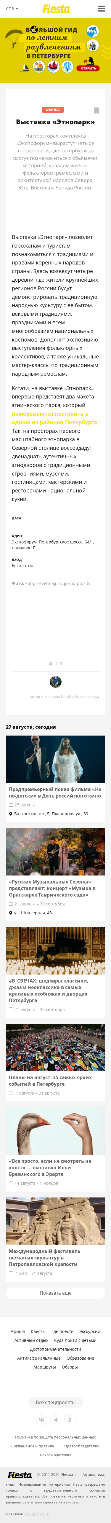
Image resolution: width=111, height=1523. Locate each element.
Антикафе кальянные (39, 1358)
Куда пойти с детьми (75, 1340)
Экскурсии (89, 1331)
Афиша (53, 109)
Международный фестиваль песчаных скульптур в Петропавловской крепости (45, 1257)
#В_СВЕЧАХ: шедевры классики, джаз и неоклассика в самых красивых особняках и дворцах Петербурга (49, 990)
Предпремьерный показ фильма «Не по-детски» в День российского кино (55, 792)
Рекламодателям (55, 1454)
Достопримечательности (55, 1349)
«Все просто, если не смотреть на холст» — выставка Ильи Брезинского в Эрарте (50, 1167)
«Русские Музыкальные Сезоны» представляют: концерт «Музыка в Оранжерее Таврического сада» (52, 888)
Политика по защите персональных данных (55, 1437)
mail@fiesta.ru (37, 1513)
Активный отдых (31, 1340)
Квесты (38, 1331)
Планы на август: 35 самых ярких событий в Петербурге (50, 1080)
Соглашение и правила (32, 1446)
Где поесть (62, 1331)
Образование (80, 1358)
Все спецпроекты (55, 1402)
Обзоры (70, 1367)
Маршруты (44, 1367)
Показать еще (56, 1293)
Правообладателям (82, 1446)
